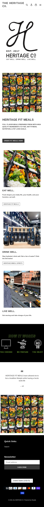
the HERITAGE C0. (13, 5)
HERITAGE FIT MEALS (11, 204)
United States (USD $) (21, 481)
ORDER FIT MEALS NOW (13, 141)
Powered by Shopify (30, 500)
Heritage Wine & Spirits (13, 263)
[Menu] (40, 4)
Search (6, 447)
